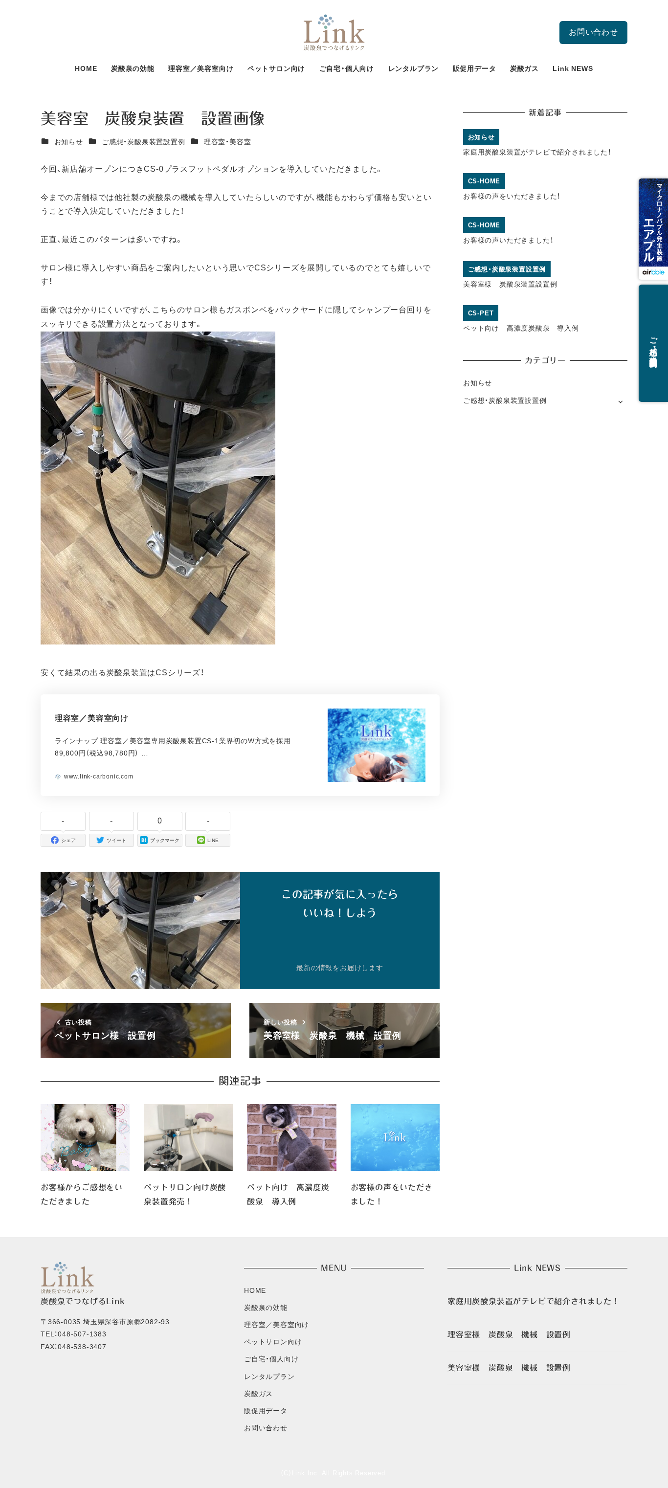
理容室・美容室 (227, 142)
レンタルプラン (269, 1376)
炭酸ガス (258, 1394)
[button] (653, 229)
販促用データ (266, 1411)
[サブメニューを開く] (620, 401)
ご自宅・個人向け (271, 1359)
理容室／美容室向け (276, 1325)
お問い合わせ (593, 32)
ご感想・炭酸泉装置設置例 (143, 142)
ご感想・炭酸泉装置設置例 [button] (653, 343)
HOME (255, 1290)
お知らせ (68, 142)
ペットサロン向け (273, 1342)
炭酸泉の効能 (266, 1307)
